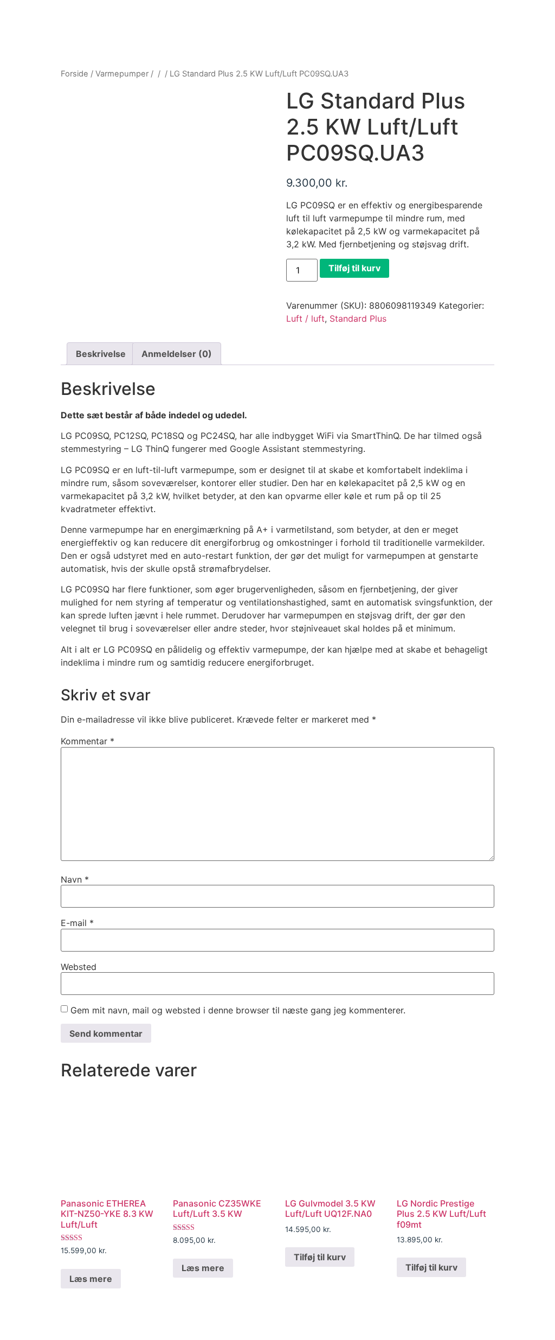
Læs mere (90, 1278)
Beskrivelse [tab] (101, 353)
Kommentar (87, 741)
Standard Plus (358, 318)
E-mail (77, 922)
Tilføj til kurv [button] (320, 1257)
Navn (75, 879)
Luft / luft (305, 318)
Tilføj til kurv (354, 268)
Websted (78, 966)
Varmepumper (122, 74)
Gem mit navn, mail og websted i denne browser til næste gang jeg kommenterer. (237, 1010)
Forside (74, 74)
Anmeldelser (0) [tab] (176, 353)
